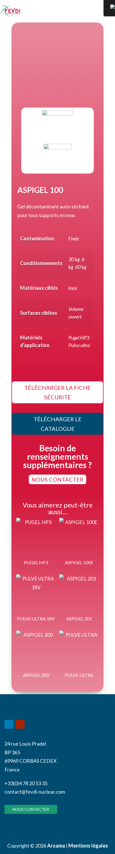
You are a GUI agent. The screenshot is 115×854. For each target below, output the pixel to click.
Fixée (73, 238)
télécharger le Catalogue (57, 424)
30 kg (74, 259)
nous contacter (57, 479)
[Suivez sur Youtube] (20, 724)
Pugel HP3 (78, 337)
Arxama (56, 845)
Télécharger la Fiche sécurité (57, 392)
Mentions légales (88, 845)
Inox (72, 288)
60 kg (80, 267)
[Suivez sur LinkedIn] (8, 724)
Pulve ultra (79, 345)
